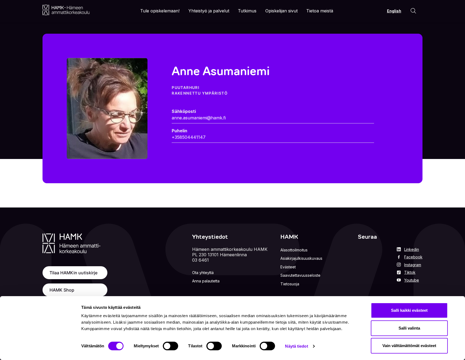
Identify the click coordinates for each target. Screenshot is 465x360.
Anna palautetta (206, 281)
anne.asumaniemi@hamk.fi (199, 117)
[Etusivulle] (66, 10)
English (394, 11)
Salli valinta (409, 328)
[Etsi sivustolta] (413, 10)
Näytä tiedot (296, 346)
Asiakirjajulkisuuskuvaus (301, 258)
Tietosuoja (289, 284)
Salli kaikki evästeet (409, 310)
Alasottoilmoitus (294, 250)
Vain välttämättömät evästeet (409, 345)
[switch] (170, 346)
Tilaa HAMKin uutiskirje (73, 272)
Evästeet (288, 267)
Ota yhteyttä (203, 272)
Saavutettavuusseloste (300, 275)
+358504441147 (189, 137)
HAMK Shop (62, 290)
